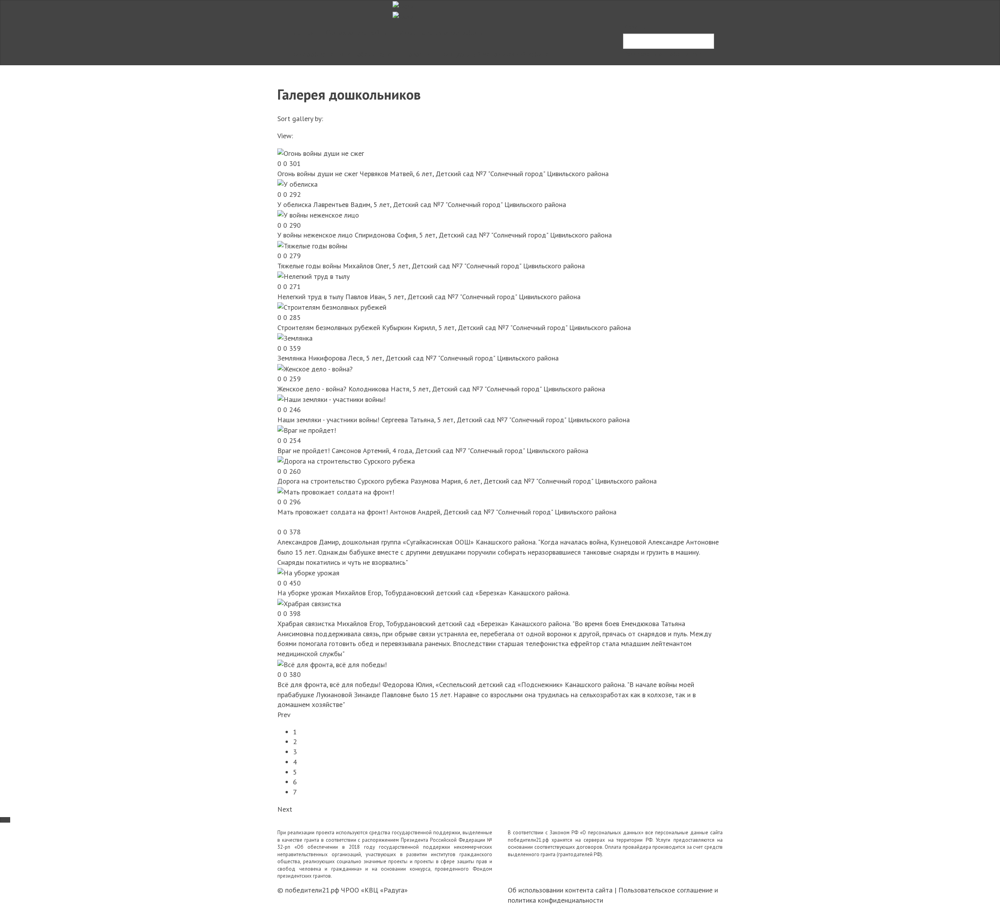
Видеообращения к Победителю (341, 54)
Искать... (636, 26)
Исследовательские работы (441, 32)
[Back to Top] (5, 820)
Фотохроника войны (357, 32)
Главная (302, 32)
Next (284, 809)
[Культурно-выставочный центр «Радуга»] (403, 5)
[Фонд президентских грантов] (403, 15)
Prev (284, 714)
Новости (416, 54)
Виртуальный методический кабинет (496, 54)
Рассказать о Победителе (663, 53)
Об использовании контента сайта (560, 889)
